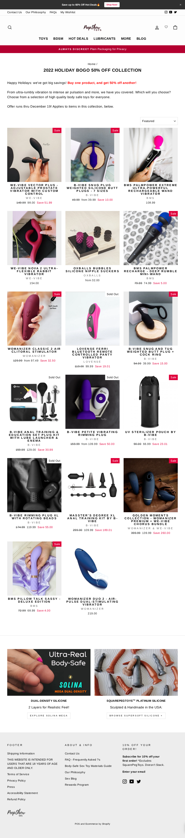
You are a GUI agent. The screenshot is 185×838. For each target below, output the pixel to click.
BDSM (58, 38)
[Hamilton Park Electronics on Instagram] (124, 781)
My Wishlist (68, 12)
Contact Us (14, 12)
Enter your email (133, 771)
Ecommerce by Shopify (97, 824)
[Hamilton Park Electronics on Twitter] (139, 781)
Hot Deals (78, 38)
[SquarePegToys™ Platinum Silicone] (136, 672)
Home (92, 64)
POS (77, 824)
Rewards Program (77, 784)
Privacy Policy (16, 780)
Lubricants (105, 38)
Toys (43, 38)
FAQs (53, 12)
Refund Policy (16, 799)
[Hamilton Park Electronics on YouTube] (132, 781)
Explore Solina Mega (49, 715)
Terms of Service (18, 774)
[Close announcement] (180, 4)
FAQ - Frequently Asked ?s (82, 759)
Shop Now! (111, 4)
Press (11, 786)
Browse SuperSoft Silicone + (136, 715)
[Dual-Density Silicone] (49, 672)
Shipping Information (21, 753)
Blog (141, 38)
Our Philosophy (36, 12)
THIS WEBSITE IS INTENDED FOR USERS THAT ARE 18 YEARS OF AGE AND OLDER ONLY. (32, 763)
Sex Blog (71, 778)
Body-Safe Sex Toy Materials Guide (88, 765)
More (126, 38)
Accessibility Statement (22, 793)
